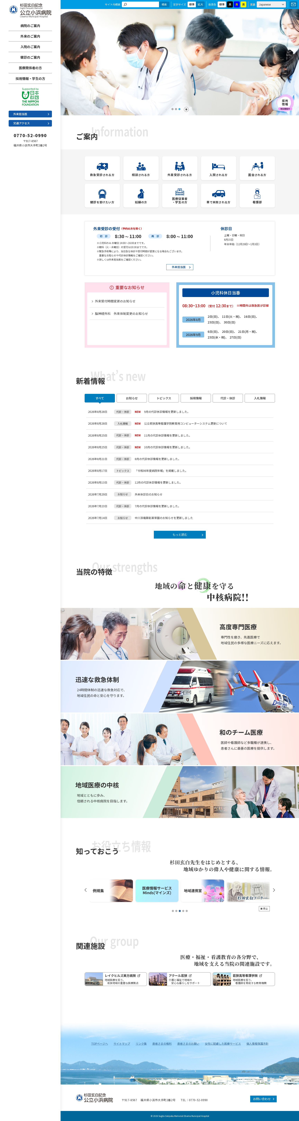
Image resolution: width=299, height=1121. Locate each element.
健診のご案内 (30, 57)
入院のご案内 (30, 46)
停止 (265, 908)
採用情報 (196, 398)
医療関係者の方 (30, 67)
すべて (100, 398)
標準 (191, 4)
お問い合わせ (293, 4)
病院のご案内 (30, 25)
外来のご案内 (30, 36)
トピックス (164, 398)
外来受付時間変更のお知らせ (115, 301)
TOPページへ (99, 1043)
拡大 (200, 4)
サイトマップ (122, 1043)
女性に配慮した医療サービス (223, 1043)
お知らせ (132, 398)
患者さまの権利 (162, 1043)
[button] (172, 109)
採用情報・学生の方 (30, 78)
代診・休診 (227, 398)
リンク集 (141, 1043)
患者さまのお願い (188, 1043)
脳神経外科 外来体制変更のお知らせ (121, 313)
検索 (164, 4)
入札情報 (260, 398)
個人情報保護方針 (257, 1043)
